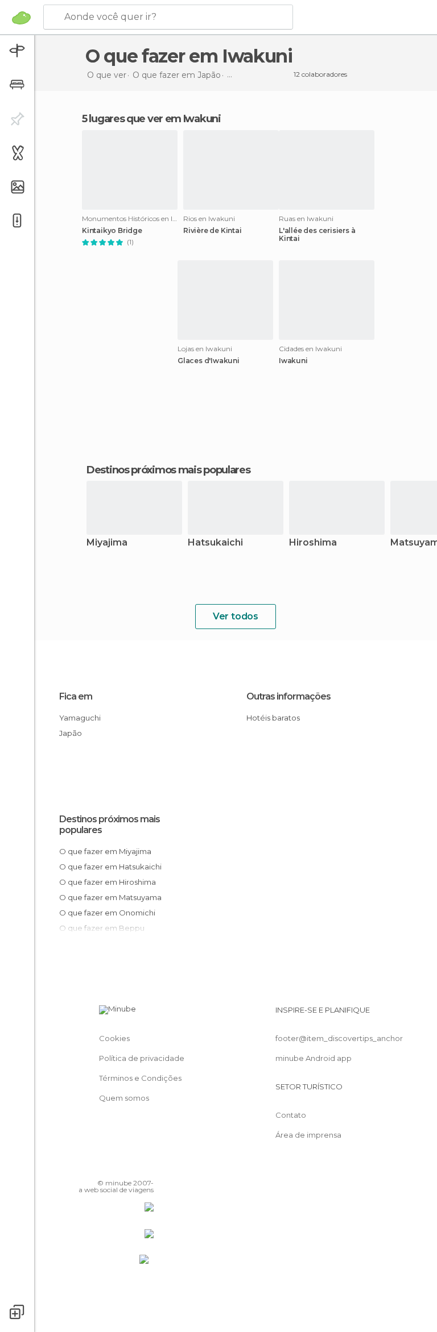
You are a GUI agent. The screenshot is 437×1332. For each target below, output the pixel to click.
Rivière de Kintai (212, 231)
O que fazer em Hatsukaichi (110, 866)
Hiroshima (313, 543)
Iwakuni (293, 361)
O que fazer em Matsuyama (110, 897)
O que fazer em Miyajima (105, 851)
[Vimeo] (131, 1166)
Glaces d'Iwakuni (209, 361)
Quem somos (124, 1097)
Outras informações (288, 696)
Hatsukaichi (215, 543)
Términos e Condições (140, 1078)
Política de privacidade (141, 1058)
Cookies (114, 1038)
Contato (290, 1114)
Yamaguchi (80, 717)
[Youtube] (146, 1166)
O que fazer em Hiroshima (107, 881)
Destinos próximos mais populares (168, 470)
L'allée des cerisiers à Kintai (317, 235)
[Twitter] (116, 1166)
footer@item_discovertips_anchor (339, 1038)
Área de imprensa (308, 1134)
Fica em (75, 696)
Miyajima (106, 543)
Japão (70, 733)
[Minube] (21, 18)
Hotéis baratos (273, 717)
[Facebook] (101, 1166)
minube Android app (313, 1058)
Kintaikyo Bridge (112, 231)
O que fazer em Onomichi (107, 912)
